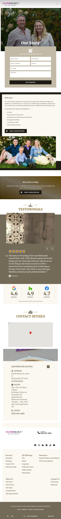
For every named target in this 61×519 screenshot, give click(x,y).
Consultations (11, 491)
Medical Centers (28, 467)
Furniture (9, 458)
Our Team (9, 488)
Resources (43, 455)
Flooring (9, 461)
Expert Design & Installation (49, 458)
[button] (30, 333)
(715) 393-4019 (17, 413)
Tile (23, 458)
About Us (9, 479)
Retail (24, 461)
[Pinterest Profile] (46, 445)
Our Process (10, 485)
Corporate (25, 464)
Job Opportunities (12, 494)
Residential (26, 473)
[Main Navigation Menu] (57, 4)
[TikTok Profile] (50, 445)
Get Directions (17, 381)
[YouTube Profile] (54, 445)
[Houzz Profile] (42, 445)
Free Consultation (17, 131)
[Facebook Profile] (35, 445)
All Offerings (27, 455)
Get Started (30, 82)
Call (12, 516)
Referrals (54, 485)
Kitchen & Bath (11, 467)
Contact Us (55, 479)
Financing (54, 482)
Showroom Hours (22, 366)
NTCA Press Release (46, 461)
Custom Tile (10, 464)
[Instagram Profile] (39, 445)
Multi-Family (27, 470)
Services (9, 455)
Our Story (9, 482)
